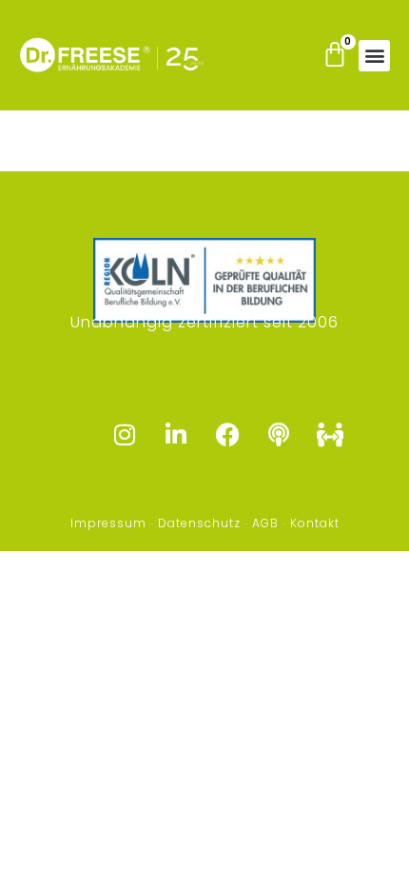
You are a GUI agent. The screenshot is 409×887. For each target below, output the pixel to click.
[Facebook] (227, 434)
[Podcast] (278, 434)
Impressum (108, 523)
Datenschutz (199, 523)
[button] (374, 55)
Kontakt (315, 523)
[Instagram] (124, 434)
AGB (265, 523)
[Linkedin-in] (176, 434)
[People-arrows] (330, 434)
